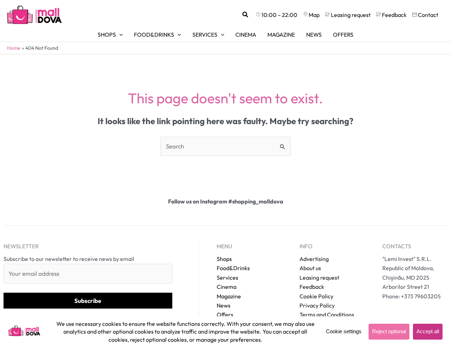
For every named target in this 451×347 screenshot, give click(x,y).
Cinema (226, 286)
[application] (119, 34)
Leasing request (319, 277)
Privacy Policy (317, 305)
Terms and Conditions (326, 314)
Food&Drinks (233, 268)
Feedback (311, 286)
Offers (225, 314)
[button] (245, 14)
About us (310, 268)
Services (227, 277)
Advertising (314, 258)
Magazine (229, 296)
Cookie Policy (316, 296)
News (223, 305)
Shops (224, 258)
